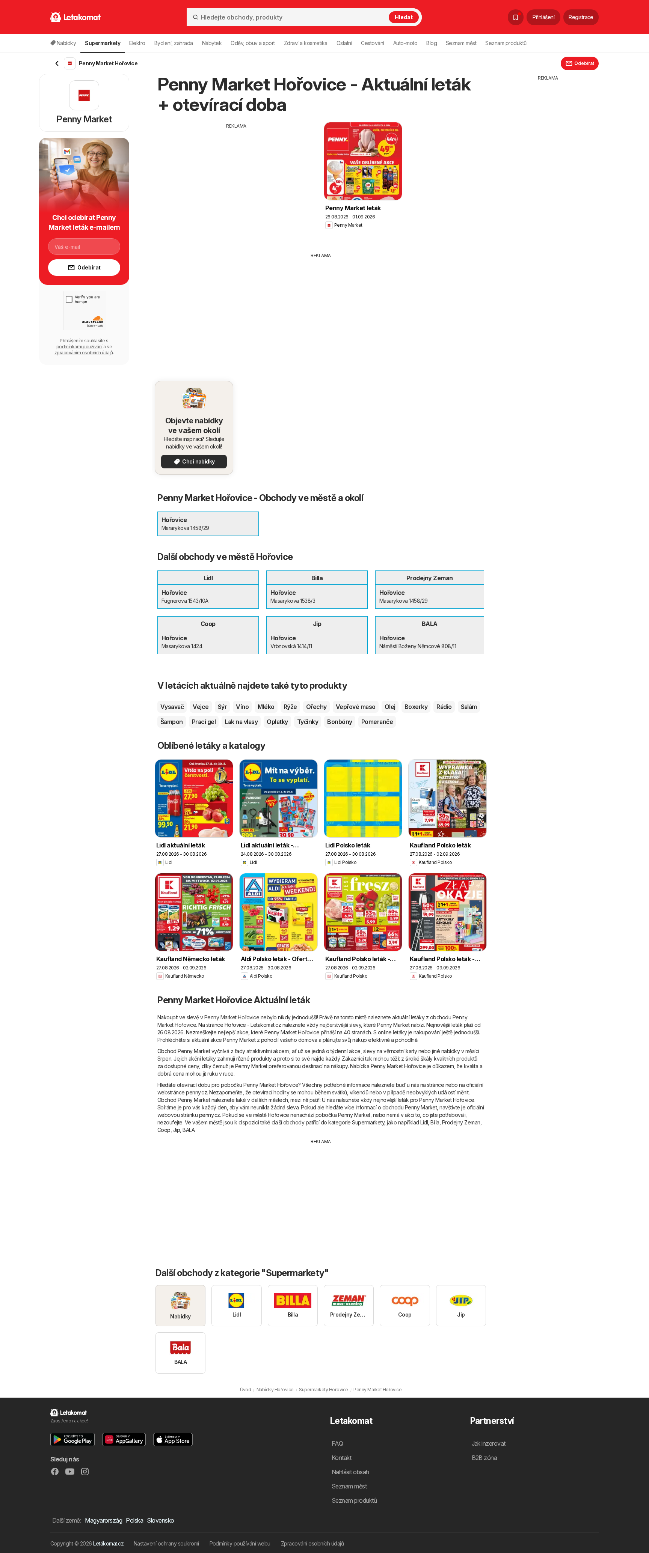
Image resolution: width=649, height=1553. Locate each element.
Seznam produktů (505, 43)
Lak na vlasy (241, 721)
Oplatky (277, 721)
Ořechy (316, 706)
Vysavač (172, 706)
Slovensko (160, 1520)
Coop (164, 1130)
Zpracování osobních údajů (312, 1543)
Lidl (424, 1122)
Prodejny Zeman (461, 1122)
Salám (469, 706)
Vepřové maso (356, 706)
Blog (431, 43)
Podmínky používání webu (240, 1543)
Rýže (290, 706)
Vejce (200, 706)
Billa (434, 1122)
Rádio (443, 706)
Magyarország (103, 1520)
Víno (242, 706)
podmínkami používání (79, 346)
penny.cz (196, 1092)
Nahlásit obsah (350, 1472)
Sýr (222, 706)
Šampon (171, 721)
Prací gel (204, 721)
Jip (176, 1130)
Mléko (266, 706)
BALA (189, 1130)
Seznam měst (461, 43)
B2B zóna (484, 1457)
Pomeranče (377, 721)
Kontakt (341, 1457)
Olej (390, 706)
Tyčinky (307, 721)
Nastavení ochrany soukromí (166, 1543)
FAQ (337, 1443)
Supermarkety (368, 1122)
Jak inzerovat (489, 1443)
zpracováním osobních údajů (83, 352)
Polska (134, 1520)
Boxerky (415, 706)
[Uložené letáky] (516, 17)
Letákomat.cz (108, 1543)
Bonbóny (339, 721)
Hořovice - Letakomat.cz (253, 1025)
